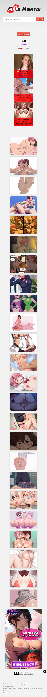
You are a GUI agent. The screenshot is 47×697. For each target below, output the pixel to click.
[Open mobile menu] (23, 25)
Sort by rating (23, 34)
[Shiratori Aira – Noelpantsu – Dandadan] (23, 185)
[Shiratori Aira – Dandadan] (23, 421)
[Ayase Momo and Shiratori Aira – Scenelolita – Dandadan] (23, 323)
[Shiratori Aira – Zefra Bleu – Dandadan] (23, 460)
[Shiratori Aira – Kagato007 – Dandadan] (23, 362)
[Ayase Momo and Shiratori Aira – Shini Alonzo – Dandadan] (23, 500)
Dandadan (22, 45)
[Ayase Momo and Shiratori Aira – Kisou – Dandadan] (23, 264)
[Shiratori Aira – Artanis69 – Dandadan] (23, 480)
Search (40, 19)
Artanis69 (21, 49)
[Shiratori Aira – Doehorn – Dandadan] (23, 382)
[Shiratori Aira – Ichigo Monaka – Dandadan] (23, 578)
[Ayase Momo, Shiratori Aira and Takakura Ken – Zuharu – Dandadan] (23, 244)
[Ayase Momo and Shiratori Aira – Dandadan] (23, 343)
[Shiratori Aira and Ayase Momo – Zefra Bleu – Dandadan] (23, 166)
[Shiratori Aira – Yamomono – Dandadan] (23, 225)
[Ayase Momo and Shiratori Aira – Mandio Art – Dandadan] (23, 441)
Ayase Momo (22, 47)
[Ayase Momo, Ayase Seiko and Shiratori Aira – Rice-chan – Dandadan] (23, 519)
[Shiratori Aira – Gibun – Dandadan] (23, 559)
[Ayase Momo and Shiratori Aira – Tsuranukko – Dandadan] (23, 146)
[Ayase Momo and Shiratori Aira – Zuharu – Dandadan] (23, 401)
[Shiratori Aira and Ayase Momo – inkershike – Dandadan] (23, 205)
